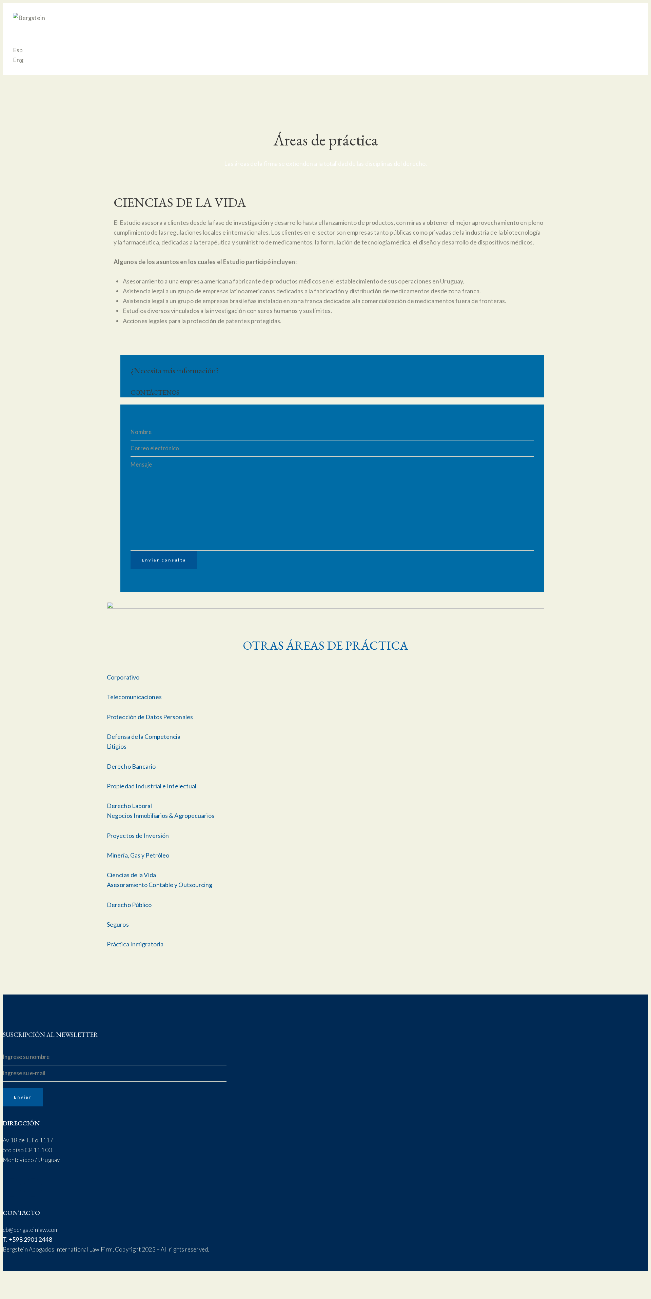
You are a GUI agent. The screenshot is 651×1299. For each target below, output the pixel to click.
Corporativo (123, 677)
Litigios (116, 746)
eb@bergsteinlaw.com (31, 1229)
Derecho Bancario (131, 766)
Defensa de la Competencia (144, 736)
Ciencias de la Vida (131, 875)
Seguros (118, 924)
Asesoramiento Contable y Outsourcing (160, 884)
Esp (18, 50)
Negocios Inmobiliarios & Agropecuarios (160, 815)
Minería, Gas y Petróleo (138, 855)
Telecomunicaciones (134, 697)
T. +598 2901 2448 (27, 1239)
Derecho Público (129, 904)
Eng (18, 59)
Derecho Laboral (129, 805)
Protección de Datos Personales (150, 717)
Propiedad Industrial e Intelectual (151, 786)
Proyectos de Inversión (138, 835)
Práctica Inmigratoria (135, 944)
